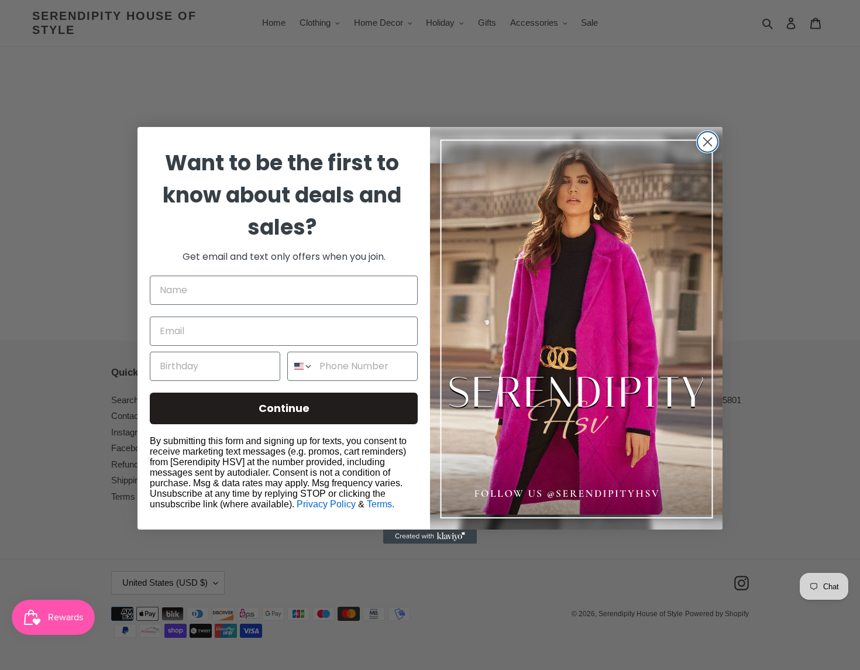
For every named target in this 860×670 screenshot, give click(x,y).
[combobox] (301, 366)
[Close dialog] (707, 142)
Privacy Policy (326, 504)
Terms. (380, 504)
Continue (284, 408)
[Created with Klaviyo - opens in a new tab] (430, 537)
